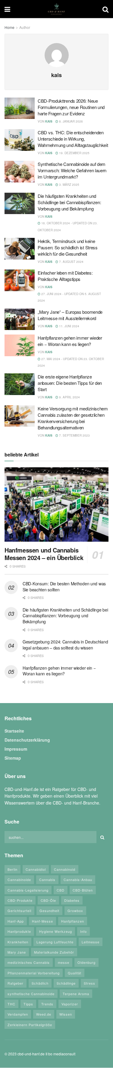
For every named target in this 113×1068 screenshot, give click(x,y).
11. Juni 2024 (68, 326)
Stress (89, 983)
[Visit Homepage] (56, 9)
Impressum (16, 749)
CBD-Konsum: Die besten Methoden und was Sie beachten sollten (64, 587)
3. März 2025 (68, 184)
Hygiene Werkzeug (55, 931)
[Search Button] (105, 9)
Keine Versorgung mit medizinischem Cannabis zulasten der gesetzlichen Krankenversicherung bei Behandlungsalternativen (73, 418)
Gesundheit (49, 910)
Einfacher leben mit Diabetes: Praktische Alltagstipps (65, 275)
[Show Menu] (7, 9)
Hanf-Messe (42, 921)
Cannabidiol (36, 869)
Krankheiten (18, 941)
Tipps (28, 1003)
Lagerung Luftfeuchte (55, 941)
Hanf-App (16, 921)
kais (48, 121)
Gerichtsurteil (19, 910)
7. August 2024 (70, 262)
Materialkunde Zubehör (54, 952)
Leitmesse (90, 941)
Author (24, 27)
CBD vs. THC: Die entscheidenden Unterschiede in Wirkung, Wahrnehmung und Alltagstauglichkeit (73, 138)
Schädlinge (66, 983)
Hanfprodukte (19, 931)
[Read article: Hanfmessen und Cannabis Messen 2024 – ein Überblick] (56, 504)
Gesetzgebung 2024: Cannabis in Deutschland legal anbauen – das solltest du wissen (65, 645)
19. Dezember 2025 (73, 153)
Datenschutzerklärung (27, 740)
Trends (47, 1003)
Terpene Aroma (76, 993)
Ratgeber (16, 983)
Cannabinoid (64, 869)
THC (11, 1003)
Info (83, 931)
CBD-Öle (48, 900)
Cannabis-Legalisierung (28, 890)
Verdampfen (18, 1014)
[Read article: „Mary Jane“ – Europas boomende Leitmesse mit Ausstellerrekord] (20, 319)
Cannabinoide (19, 879)
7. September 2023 (74, 435)
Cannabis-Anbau (78, 879)
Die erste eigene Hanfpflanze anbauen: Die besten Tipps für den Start (70, 382)
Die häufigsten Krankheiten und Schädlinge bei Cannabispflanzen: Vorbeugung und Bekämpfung (69, 202)
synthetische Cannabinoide (31, 993)
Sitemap (13, 758)
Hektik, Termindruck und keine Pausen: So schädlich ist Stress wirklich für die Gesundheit (68, 247)
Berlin (12, 869)
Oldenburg (86, 962)
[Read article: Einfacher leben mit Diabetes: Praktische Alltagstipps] (20, 280)
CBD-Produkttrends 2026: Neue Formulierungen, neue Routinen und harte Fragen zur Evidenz (71, 107)
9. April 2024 (69, 397)
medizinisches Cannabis (29, 962)
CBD (60, 890)
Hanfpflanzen (72, 921)
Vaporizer (69, 1003)
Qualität (74, 972)
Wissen (65, 1014)
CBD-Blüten (83, 890)
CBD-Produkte (20, 900)
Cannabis (47, 879)
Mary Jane (17, 952)
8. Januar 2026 (70, 121)
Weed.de (43, 1014)
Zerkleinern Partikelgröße (30, 1024)
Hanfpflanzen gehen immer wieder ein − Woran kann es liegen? (70, 341)
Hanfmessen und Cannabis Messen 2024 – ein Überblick (44, 554)
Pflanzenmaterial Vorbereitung (34, 972)
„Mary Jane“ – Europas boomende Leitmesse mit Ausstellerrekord (70, 315)
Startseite (14, 731)
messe (63, 962)
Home (9, 27)
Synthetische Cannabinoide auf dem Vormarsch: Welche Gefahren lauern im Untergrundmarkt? (72, 170)
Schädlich (40, 983)
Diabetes (72, 900)
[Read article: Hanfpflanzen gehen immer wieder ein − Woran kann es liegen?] (20, 345)
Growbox (75, 910)
